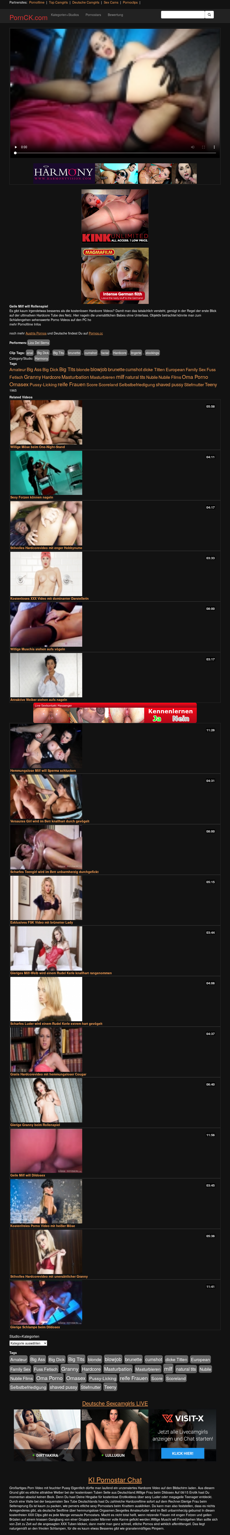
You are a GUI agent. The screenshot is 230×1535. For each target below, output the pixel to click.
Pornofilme (36, 2)
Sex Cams (111, 2)
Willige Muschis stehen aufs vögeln (37, 649)
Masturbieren (102, 377)
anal (30, 352)
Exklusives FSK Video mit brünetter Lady (41, 922)
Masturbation (75, 376)
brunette (74, 352)
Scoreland (108, 384)
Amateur (17, 369)
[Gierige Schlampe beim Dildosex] (115, 1302)
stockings (152, 352)
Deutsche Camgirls (85, 2)
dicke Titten (154, 369)
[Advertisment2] (115, 276)
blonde (83, 369)
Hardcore (119, 352)
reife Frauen (72, 384)
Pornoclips (130, 2)
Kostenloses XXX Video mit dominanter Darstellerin (49, 598)
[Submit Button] (209, 14)
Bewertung (115, 14)
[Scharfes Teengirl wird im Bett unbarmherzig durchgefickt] (115, 847)
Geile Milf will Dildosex (27, 1175)
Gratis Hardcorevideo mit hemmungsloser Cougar (48, 1074)
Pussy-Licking (43, 384)
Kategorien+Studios (65, 14)
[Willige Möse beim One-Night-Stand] (115, 422)
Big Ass (34, 369)
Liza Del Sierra (38, 342)
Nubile (152, 377)
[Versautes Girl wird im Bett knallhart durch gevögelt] (115, 796)
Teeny (211, 384)
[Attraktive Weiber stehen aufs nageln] (115, 675)
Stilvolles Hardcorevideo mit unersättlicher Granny (49, 1276)
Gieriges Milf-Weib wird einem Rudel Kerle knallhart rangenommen (61, 973)
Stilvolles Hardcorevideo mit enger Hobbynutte (46, 547)
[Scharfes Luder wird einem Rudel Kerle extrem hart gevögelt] (115, 999)
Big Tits (58, 352)
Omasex (19, 384)
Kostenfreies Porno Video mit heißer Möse (42, 1225)
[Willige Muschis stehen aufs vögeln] (115, 624)
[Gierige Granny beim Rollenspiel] (115, 1100)
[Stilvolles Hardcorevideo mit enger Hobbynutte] (115, 523)
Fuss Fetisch (46, 1369)
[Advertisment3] (115, 713)
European (175, 369)
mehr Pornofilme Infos (25, 324)
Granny (32, 376)
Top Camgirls (58, 2)
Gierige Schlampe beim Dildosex (35, 1327)
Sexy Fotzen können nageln (31, 497)
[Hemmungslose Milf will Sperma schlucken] (115, 746)
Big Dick (43, 352)
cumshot (91, 352)
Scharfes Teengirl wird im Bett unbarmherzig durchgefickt (54, 871)
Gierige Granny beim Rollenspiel (35, 1124)
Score (92, 384)
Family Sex (196, 369)
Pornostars (93, 14)
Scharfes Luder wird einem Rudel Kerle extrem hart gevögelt (56, 1023)
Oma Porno (195, 376)
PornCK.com (28, 17)
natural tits (135, 377)
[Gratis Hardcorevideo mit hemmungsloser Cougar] (115, 1050)
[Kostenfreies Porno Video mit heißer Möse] (115, 1201)
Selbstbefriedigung (137, 384)
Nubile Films (170, 377)
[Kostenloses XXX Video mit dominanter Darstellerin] (115, 574)
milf (120, 376)
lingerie (136, 352)
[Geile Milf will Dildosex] (115, 1151)
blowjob (99, 369)
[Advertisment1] (115, 216)
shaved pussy (169, 384)
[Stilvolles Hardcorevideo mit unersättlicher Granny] (115, 1252)
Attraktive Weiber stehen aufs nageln (38, 699)
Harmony (41, 358)
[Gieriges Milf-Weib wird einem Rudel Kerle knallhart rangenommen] (115, 948)
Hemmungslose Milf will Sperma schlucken (43, 770)
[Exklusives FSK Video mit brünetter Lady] (115, 898)
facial (105, 352)
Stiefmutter (194, 384)
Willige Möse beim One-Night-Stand (37, 446)
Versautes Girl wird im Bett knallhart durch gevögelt (49, 821)
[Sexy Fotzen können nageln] (115, 473)
